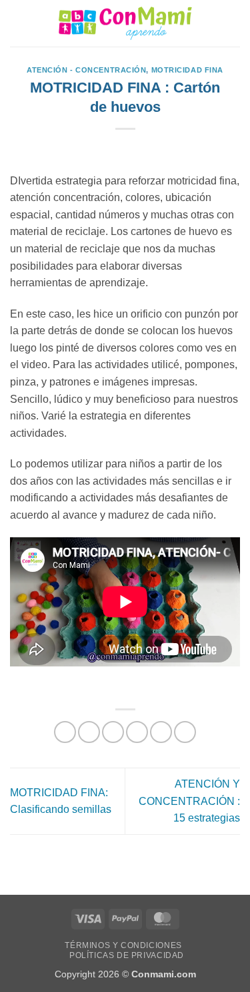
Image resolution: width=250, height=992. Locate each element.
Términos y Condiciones (123, 945)
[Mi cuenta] (210, 23)
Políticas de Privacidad (126, 955)
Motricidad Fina (187, 70)
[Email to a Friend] (137, 732)
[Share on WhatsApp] (65, 732)
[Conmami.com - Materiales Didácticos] (125, 24)
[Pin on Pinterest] (161, 732)
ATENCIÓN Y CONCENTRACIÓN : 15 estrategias (189, 801)
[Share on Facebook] (89, 732)
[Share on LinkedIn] (185, 732)
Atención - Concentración (86, 70)
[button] (18, 23)
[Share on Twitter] (113, 732)
